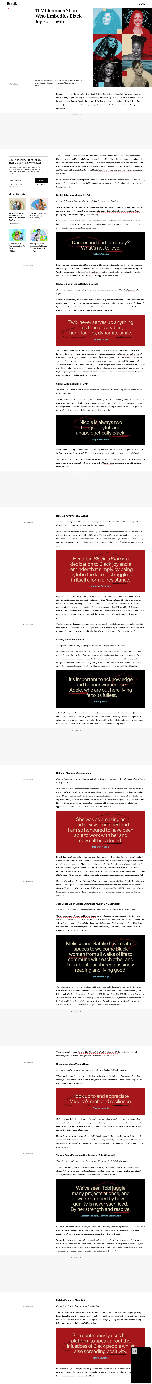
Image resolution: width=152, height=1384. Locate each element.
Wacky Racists (129, 289)
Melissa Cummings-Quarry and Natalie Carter (77, 916)
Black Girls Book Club (83, 919)
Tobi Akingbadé (70, 1167)
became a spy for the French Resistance (83, 272)
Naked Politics (124, 521)
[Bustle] (12, 4)
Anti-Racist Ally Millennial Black (125, 389)
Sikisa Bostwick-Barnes (102, 310)
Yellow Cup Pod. (111, 1174)
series (124, 645)
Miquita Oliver (63, 1076)
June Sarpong (89, 792)
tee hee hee (108, 463)
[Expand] (133, 1349)
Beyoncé (113, 531)
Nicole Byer (68, 399)
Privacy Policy (15, 186)
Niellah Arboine (13, 84)
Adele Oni (98, 651)
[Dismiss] (148, 1349)
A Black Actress (115, 645)
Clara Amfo (62, 1312)
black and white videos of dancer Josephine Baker (118, 211)
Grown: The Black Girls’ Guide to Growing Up (98, 1052)
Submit (41, 180)
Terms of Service (41, 184)
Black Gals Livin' (115, 1161)
